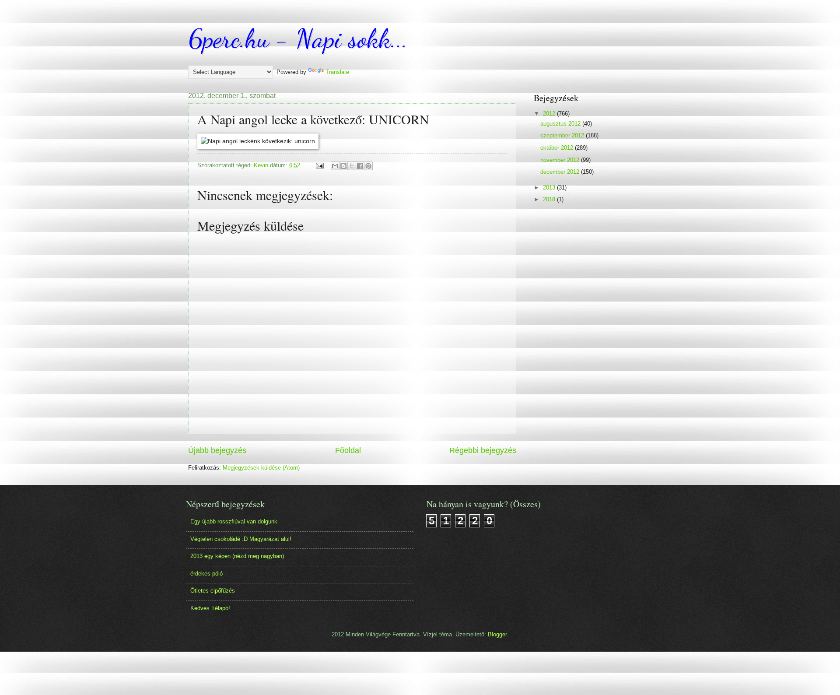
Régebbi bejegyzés (482, 450)
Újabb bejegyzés (217, 450)
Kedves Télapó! (210, 608)
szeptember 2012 (563, 135)
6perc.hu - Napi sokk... (298, 38)
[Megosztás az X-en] (351, 165)
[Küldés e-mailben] (335, 165)
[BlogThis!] (343, 165)
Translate (337, 72)
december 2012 (560, 171)
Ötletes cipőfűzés (212, 590)
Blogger (497, 634)
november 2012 (560, 160)
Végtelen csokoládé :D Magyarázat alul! (240, 539)
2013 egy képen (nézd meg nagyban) (237, 556)
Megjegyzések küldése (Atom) (261, 467)
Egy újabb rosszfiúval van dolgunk (233, 521)
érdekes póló (206, 573)
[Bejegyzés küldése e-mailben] (319, 165)
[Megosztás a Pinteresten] (368, 165)
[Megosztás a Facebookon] (360, 165)
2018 (550, 199)
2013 (550, 187)
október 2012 (557, 147)
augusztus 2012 (561, 123)
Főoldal (348, 450)
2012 (550, 113)
